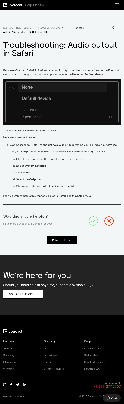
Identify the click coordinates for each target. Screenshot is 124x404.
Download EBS (92, 369)
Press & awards (52, 355)
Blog (46, 348)
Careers (48, 362)
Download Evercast (94, 362)
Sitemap (19, 396)
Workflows (8, 369)
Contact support (93, 348)
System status (91, 355)
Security (7, 348)
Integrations (9, 362)
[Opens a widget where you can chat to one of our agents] (112, 398)
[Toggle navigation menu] (117, 5)
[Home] (22, 6)
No (109, 221)
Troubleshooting (49, 28)
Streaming (8, 355)
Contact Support (21, 294)
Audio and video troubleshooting (25, 32)
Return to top (60, 240)
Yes (93, 221)
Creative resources (54, 369)
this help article (81, 195)
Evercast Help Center (17, 28)
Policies (7, 396)
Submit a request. (42, 223)
